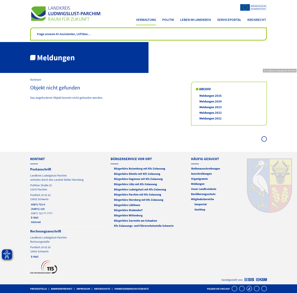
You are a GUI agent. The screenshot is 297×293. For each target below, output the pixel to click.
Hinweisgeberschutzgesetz (131, 288)
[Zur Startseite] (65, 14)
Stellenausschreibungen (205, 168)
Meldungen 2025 (210, 96)
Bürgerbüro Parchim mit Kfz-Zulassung (137, 194)
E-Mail (34, 217)
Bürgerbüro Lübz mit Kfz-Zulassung (135, 184)
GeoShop (199, 209)
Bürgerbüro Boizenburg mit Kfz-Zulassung (139, 168)
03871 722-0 (37, 204)
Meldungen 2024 (210, 101)
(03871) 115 (37, 209)
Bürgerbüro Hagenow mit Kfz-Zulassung (138, 179)
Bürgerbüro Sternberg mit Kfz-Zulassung (138, 200)
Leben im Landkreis (195, 19)
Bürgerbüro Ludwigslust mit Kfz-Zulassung (140, 189)
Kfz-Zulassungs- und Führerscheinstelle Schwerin (144, 225)
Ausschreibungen (201, 173)
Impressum (83, 288)
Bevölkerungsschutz (203, 194)
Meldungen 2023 (210, 107)
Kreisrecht (256, 19)
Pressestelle (38, 288)
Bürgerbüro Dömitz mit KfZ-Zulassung (137, 174)
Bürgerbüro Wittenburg (128, 215)
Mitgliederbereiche (202, 199)
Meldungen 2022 (210, 113)
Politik (168, 19)
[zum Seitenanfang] (264, 139)
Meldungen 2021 (210, 118)
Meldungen (197, 184)
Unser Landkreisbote (203, 189)
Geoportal (200, 204)
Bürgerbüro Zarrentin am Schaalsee (135, 220)
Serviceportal (229, 19)
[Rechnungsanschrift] (68, 244)
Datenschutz (102, 288)
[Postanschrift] (68, 195)
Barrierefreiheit (61, 288)
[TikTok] (249, 288)
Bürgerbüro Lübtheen (127, 205)
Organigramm (199, 178)
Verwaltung (146, 19)
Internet (35, 222)
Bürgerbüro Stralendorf (128, 210)
